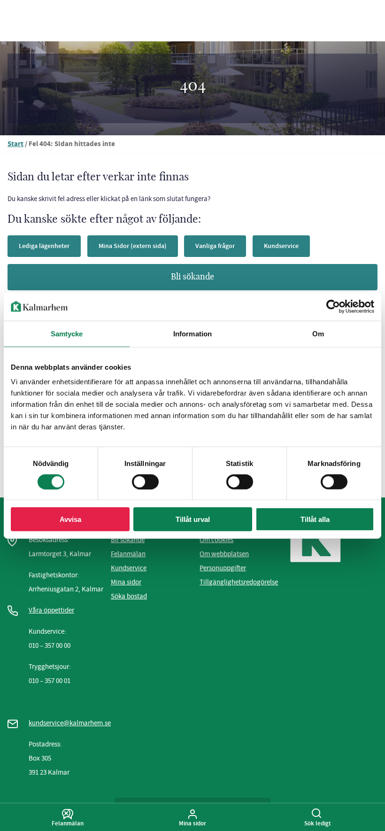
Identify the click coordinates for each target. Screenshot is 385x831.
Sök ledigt (317, 823)
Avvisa (70, 519)
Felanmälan (128, 554)
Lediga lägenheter (44, 246)
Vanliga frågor (215, 246)
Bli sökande (192, 277)
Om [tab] (318, 333)
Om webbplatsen (224, 554)
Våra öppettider (51, 610)
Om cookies (216, 539)
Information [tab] (192, 333)
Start (15, 144)
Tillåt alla (315, 519)
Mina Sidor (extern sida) (133, 246)
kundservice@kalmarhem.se (70, 723)
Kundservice (281, 246)
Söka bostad (129, 596)
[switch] (145, 481)
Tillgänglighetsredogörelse (239, 582)
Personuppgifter (223, 568)
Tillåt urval (193, 519)
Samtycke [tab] (67, 333)
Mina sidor (126, 582)
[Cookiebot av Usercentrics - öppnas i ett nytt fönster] (333, 306)
